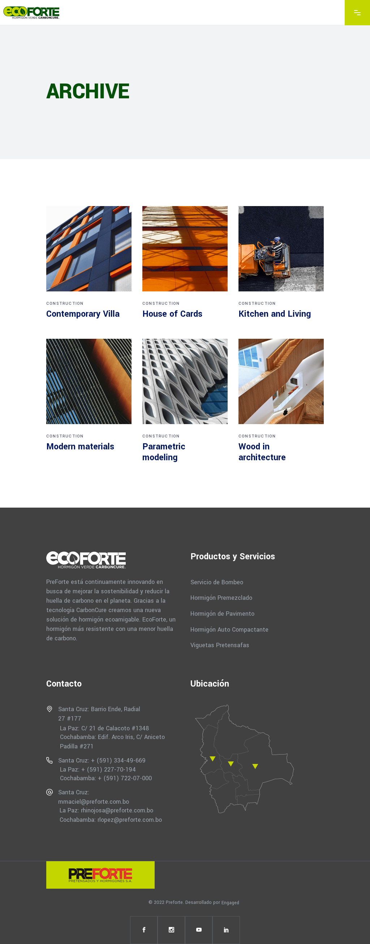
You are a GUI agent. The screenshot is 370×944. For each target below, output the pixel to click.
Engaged (230, 903)
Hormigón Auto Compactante (229, 629)
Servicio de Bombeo (216, 582)
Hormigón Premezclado (221, 598)
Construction (64, 303)
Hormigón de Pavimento (222, 614)
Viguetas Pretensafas (219, 645)
